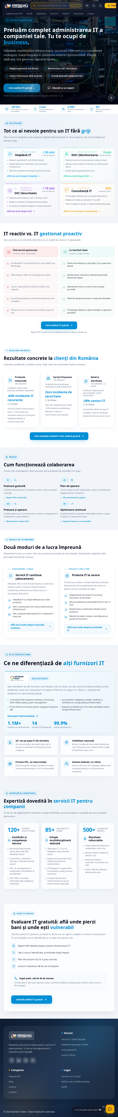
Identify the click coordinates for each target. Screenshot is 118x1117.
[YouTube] (33, 1060)
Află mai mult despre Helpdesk (22, 176)
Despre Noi (14, 1076)
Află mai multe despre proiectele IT (84, 629)
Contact (13, 1092)
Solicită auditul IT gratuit (29, 999)
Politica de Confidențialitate (75, 1081)
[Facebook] (12, 1060)
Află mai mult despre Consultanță (80, 211)
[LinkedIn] (19, 1060)
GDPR (64, 1086)
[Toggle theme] (94, 5)
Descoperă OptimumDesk (21, 716)
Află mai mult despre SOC (19, 211)
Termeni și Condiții (71, 1076)
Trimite (77, 5)
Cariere (12, 1086)
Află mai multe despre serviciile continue (27, 626)
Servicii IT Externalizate (73, 1039)
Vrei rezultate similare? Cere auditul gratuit (57, 436)
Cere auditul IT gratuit (57, 325)
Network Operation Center (75, 1044)
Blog (11, 1081)
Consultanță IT (69, 1049)
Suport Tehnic (68, 1055)
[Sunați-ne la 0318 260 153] (100, 5)
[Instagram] (26, 1060)
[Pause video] (111, 98)
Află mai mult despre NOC (76, 176)
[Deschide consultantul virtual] (33, 5)
